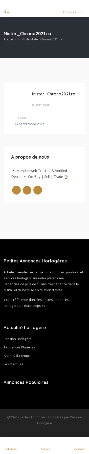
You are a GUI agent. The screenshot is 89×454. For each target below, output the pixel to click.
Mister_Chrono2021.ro (53, 93)
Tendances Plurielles (19, 347)
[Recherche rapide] (82, 37)
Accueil (9, 39)
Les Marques (13, 364)
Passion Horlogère (18, 339)
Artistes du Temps (17, 355)
